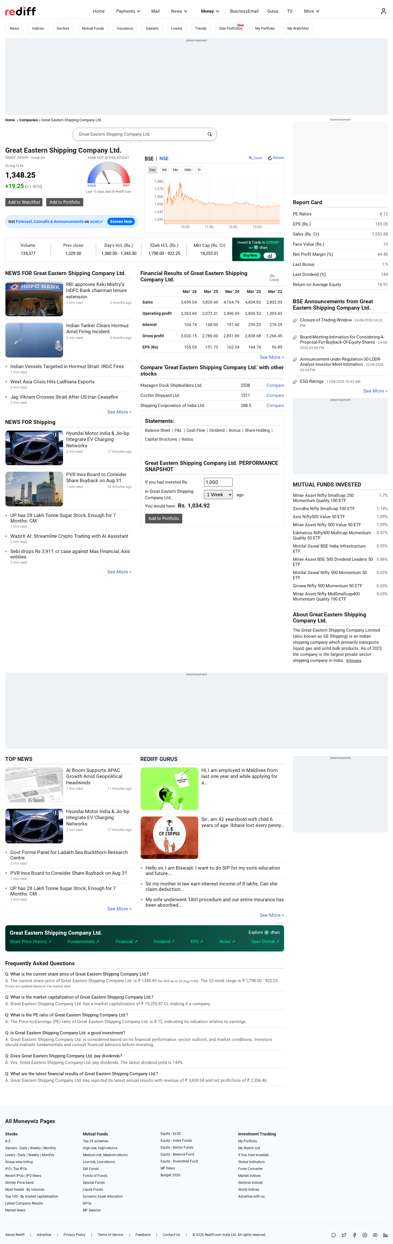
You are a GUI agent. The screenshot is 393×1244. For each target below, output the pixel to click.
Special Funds (94, 1183)
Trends (201, 28)
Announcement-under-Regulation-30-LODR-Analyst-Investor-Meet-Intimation (342, 364)
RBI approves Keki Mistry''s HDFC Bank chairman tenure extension (96, 291)
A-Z (7, 1141)
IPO (8, 1169)
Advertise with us (251, 1196)
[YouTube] (375, 1235)
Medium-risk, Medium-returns (105, 1155)
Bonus (235, 430)
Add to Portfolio (163, 518)
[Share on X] (344, 1235)
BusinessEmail (244, 11)
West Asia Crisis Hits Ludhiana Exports (52, 382)
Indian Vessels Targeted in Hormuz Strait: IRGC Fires (67, 366)
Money (207, 11)
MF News (168, 1168)
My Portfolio (265, 28)
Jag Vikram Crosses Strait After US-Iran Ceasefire (64, 397)
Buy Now (250, 255)
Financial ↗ (127, 941)
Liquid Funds (93, 1190)
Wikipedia (353, 661)
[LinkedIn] (385, 1235)
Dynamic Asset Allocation (103, 1196)
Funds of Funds (95, 1176)
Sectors (63, 28)
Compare (275, 385)
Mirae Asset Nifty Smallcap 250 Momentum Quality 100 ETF (323, 498)
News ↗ (227, 941)
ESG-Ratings (330, 381)
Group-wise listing (19, 1162)
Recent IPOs (14, 1176)
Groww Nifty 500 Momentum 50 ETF (327, 585)
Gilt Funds (91, 1169)
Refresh (278, 158)
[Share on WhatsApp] (333, 1235)
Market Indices (249, 1176)
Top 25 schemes (95, 1141)
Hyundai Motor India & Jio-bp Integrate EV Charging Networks (97, 439)
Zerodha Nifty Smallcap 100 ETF (324, 508)
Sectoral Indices (250, 1183)
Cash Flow (195, 430)
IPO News (33, 1176)
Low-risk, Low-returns (99, 1162)
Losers (176, 28)
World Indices (248, 1190)
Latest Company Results (24, 1203)
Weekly (35, 1148)
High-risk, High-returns (100, 1148)
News (176, 11)
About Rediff (14, 1235)
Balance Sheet (157, 430)
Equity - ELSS (171, 1134)
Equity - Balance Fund (177, 1154)
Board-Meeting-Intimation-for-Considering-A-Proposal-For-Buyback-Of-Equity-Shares (344, 342)
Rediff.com (213, 1235)
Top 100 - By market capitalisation (31, 1196)
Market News (15, 1210)
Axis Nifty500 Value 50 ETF (319, 516)
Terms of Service (110, 1235)
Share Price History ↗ (31, 941)
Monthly (49, 1148)
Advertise (44, 1235)
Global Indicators (251, 1162)
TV (290, 11)
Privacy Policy (74, 1235)
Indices (38, 28)
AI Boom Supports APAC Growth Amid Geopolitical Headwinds (94, 776)
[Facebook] (354, 1235)
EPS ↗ (197, 941)
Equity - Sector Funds (177, 1147)
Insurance (125, 28)
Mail (155, 11)
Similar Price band (19, 1183)
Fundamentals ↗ (84, 941)
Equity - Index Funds (176, 1141)
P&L (178, 430)
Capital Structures (161, 439)
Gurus (272, 11)
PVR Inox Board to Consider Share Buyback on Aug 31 (68, 873)
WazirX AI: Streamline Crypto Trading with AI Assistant (69, 536)
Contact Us (171, 1235)
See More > (119, 412)
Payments (125, 11)
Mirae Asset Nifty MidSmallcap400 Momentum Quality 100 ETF (326, 596)
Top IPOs (20, 1169)
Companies (28, 120)
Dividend (217, 430)
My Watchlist (298, 28)
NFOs (87, 1203)
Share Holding (257, 430)
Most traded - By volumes (24, 1190)
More (309, 11)
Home (99, 11)
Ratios (187, 439)
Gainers (152, 28)
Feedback (143, 1235)
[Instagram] (365, 1235)
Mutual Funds (93, 28)
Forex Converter (250, 1169)
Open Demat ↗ (265, 941)
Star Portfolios (231, 28)
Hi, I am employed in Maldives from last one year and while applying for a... (239, 776)
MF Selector (92, 1210)
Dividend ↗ (164, 941)
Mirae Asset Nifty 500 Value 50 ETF (327, 524)
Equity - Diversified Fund (179, 1161)
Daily (23, 1148)
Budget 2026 (170, 1175)
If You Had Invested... (254, 1155)
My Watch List (249, 1148)
